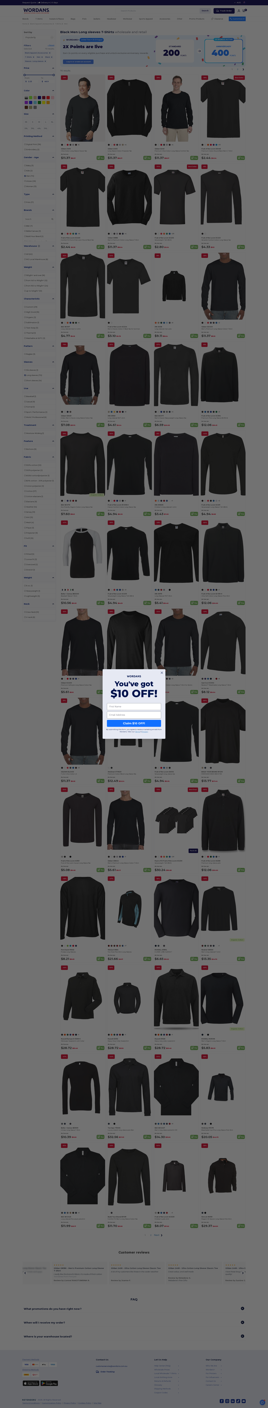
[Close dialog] (161, 672)
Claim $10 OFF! (134, 723)
